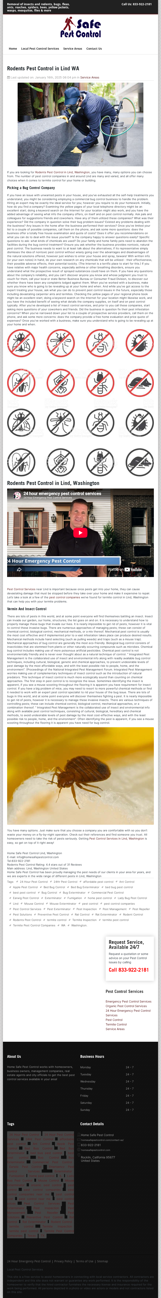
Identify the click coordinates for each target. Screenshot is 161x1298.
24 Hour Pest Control (34, 881)
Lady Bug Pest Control (132, 898)
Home (13, 48)
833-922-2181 (142, 4)
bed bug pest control (119, 887)
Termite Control (116, 1024)
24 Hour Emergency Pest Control (29, 1261)
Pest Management (115, 909)
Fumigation (75, 898)
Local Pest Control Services (40, 48)
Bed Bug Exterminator (85, 887)
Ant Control (126, 881)
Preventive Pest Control (53, 914)
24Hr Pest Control (65, 881)
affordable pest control (98, 881)
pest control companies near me (40, 1192)
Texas (31, 1235)
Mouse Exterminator (63, 903)
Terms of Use (84, 1261)
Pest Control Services (21, 589)
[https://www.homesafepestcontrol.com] (80, 37)
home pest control (100, 898)
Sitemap (102, 1261)
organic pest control (46, 1185)
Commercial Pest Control (107, 892)
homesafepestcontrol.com (95, 1150)
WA (63, 925)
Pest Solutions (22, 914)
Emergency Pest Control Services (128, 1001)
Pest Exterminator (59, 909)
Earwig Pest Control (26, 898)
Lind (15, 903)
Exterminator (53, 898)
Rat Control (82, 914)
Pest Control (114, 1019)
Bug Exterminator (74, 892)
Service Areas (72, 48)
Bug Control (49, 892)
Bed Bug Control (54, 887)
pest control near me (35, 1199)
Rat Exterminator (106, 914)
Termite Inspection (84, 920)
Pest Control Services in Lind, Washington (116, 838)
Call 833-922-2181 (129, 970)
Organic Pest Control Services (126, 1006)
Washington (79, 925)
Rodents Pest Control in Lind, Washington (62, 172)
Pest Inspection (87, 909)
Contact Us (94, 48)
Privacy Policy (63, 1261)
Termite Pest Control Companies (34, 925)
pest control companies (64, 597)
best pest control (24, 892)
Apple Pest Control (25, 887)
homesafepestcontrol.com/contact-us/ (102, 1140)
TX (42, 1235)
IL (61, 1176)
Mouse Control (34, 903)
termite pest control (116, 920)
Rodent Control (133, 914)
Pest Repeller (141, 909)
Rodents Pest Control (27, 920)
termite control (56, 920)
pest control (90, 903)
